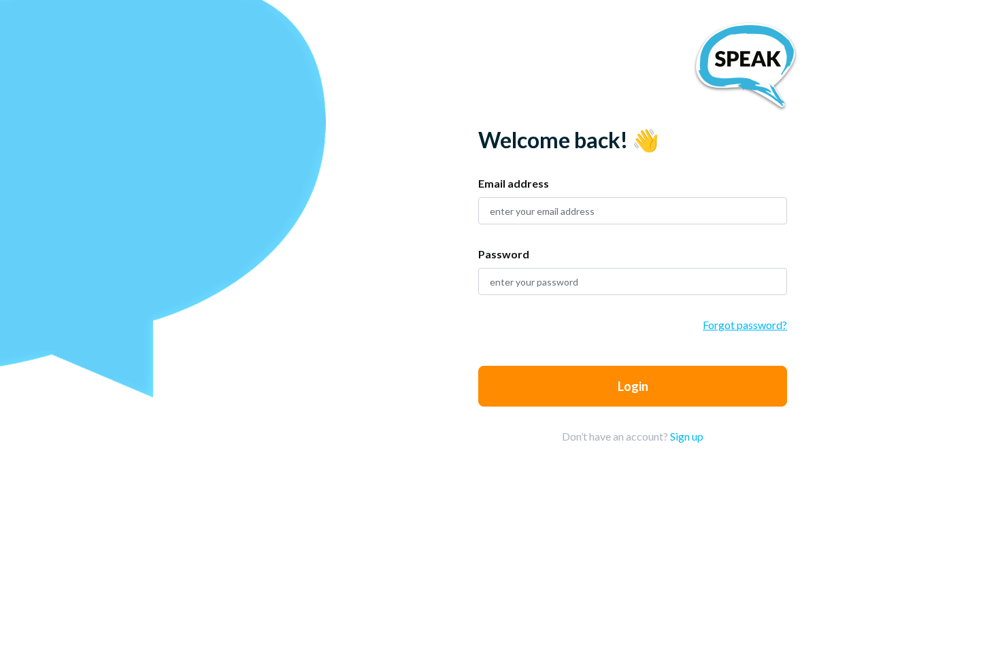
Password (503, 253)
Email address (513, 183)
